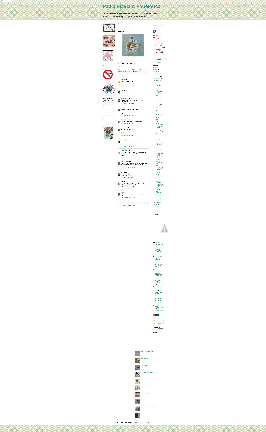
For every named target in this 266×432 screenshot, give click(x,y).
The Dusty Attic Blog (158, 257)
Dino (157, 138)
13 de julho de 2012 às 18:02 (127, 135)
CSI (156, 110)
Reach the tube (159, 141)
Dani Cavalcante (125, 98)
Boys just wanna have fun (159, 162)
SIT (133, 63)
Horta (157, 157)
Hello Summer (159, 102)
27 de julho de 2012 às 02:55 (128, 187)
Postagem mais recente (124, 203)
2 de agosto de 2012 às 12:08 (128, 197)
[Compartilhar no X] (138, 71)
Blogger (147, 422)
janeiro (158, 211)
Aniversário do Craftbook (159, 199)
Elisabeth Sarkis (125, 119)
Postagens (157, 321)
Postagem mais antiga (143, 203)
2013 (156, 69)
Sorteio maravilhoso (159, 124)
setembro (158, 78)
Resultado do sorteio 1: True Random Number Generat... (159, 91)
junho (157, 202)
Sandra (122, 107)
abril (157, 206)
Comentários (158, 323)
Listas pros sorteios (158, 100)
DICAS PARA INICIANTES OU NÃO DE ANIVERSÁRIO (159, 153)
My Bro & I (158, 172)
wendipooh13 (124, 150)
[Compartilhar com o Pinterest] (140, 71)
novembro (158, 74)
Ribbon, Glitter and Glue (158, 293)
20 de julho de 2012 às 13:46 (128, 167)
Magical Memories (158, 84)
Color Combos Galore (158, 305)
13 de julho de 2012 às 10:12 (127, 103)
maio (157, 204)
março (157, 208)
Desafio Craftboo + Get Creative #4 (159, 176)
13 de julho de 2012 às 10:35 (127, 115)
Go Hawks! (157, 294)
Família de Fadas (158, 108)
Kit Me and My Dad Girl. (159, 105)
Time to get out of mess (147, 372)
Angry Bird (158, 112)
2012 (156, 71)
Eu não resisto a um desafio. (159, 192)
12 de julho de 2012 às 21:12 (127, 86)
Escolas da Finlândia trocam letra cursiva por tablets (159, 275)
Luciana (123, 79)
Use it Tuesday (158, 298)
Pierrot (142, 413)
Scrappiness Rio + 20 (146, 386)
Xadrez (157, 121)
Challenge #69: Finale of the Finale (158, 300)
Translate (158, 62)
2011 (156, 214)
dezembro (158, 73)
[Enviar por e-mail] (135, 71)
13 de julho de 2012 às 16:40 (128, 123)
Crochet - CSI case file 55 (147, 379)
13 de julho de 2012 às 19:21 (127, 146)
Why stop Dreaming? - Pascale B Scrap (158, 259)
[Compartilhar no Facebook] (139, 71)
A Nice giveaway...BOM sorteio (159, 149)
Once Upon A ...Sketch (158, 281)
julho (157, 82)
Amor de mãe (144, 365)
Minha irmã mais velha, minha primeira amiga (159, 169)
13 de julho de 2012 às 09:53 (128, 94)
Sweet (157, 117)
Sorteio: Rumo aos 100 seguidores (159, 181)
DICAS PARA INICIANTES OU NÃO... (149, 407)
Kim (122, 192)
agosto (158, 80)
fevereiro (158, 209)
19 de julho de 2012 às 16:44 (128, 157)
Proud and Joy (159, 87)
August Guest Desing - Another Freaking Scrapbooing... (159, 129)
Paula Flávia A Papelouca (132, 6)
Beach (157, 136)
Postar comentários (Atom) (128, 205)
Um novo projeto (145, 393)
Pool (157, 165)
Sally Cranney (124, 161)
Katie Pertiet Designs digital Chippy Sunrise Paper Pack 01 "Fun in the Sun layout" (158, 249)
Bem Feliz (158, 139)
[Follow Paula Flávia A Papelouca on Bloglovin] (159, 25)
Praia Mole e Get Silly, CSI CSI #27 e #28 (159, 145)
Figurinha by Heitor (159, 133)
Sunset (157, 119)
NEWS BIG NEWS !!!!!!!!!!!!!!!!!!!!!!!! (158, 288)
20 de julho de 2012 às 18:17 (127, 177)
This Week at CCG (159, 307)
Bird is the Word (159, 310)
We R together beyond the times (159, 185)
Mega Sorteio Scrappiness (159, 115)
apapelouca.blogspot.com (125, 23)
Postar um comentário (124, 200)
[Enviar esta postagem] (133, 71)
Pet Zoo (157, 159)
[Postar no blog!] (137, 71)
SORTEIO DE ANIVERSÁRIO (159, 189)
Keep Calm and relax (146, 358)
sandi (122, 90)
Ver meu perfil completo (124, 25)
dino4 (136, 422)
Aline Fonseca (124, 127)
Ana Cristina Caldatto (126, 140)
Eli (121, 181)
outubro (158, 76)
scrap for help (158, 286)
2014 (156, 67)
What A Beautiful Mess (159, 245)
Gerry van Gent (158, 264)
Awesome (143, 400)
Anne (122, 172)
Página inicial (134, 203)
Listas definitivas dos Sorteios (159, 97)
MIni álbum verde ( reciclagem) (159, 195)
